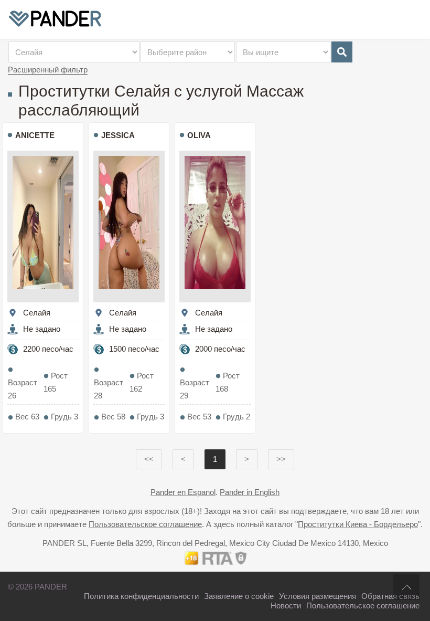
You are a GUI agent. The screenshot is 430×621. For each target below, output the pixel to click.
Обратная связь (390, 596)
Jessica (118, 135)
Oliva (199, 135)
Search (341, 51)
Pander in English (250, 492)
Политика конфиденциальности (141, 596)
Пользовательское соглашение (145, 524)
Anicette (35, 135)
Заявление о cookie (239, 596)
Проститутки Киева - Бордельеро (358, 524)
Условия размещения (317, 596)
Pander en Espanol (183, 492)
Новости (286, 605)
